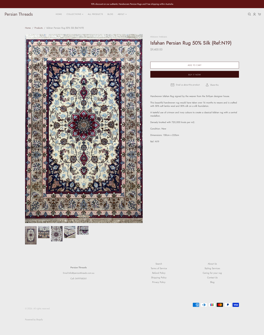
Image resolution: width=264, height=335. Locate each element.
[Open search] (249, 14)
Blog (110, 14)
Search (159, 263)
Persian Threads (19, 14)
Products (39, 28)
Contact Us (212, 277)
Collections (74, 14)
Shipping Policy (159, 277)
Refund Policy (158, 273)
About (121, 14)
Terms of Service (159, 268)
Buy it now (194, 74)
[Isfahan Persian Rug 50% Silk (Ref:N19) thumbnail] (31, 235)
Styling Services (212, 268)
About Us (212, 263)
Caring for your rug (212, 273)
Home (59, 14)
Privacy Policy (158, 282)
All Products (95, 14)
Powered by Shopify (34, 319)
